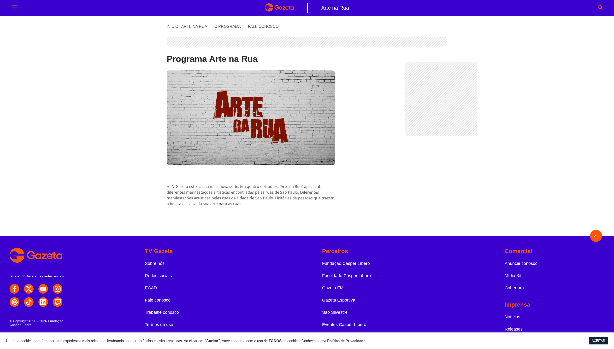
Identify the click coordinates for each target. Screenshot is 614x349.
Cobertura (514, 287)
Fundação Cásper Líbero (346, 263)
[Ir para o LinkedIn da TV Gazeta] (43, 302)
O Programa (227, 26)
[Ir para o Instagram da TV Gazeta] (57, 289)
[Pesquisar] (600, 8)
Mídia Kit (513, 275)
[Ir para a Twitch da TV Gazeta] (57, 302)
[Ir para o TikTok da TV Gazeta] (29, 302)
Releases (514, 329)
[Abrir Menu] (15, 8)
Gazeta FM (332, 287)
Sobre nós (155, 263)
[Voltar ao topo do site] (596, 236)
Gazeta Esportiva (338, 300)
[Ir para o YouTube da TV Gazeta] (43, 289)
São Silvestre (335, 312)
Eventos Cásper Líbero (344, 324)
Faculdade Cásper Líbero (346, 275)
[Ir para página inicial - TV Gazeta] (279, 7)
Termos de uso (159, 324)
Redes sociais (158, 275)
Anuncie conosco (521, 263)
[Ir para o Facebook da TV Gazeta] (14, 289)
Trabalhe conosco (162, 312)
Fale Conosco (263, 26)
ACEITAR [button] (598, 341)
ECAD (151, 287)
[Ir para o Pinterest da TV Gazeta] (14, 302)
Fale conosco (158, 300)
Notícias (512, 316)
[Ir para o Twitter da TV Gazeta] (29, 289)
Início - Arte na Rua (187, 26)
